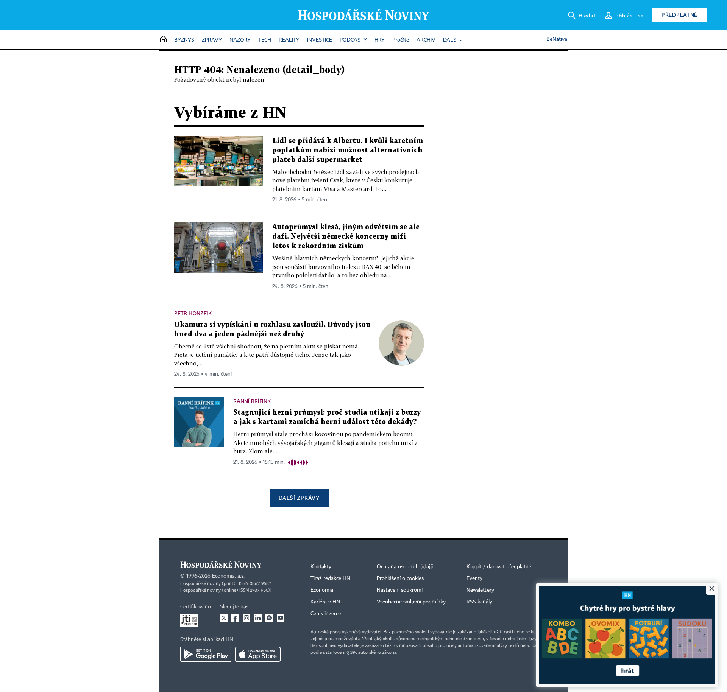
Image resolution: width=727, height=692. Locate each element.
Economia (321, 590)
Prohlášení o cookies (400, 578)
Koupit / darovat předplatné (498, 566)
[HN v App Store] (258, 654)
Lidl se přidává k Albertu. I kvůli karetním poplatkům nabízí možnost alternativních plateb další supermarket (347, 150)
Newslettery (480, 590)
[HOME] (163, 40)
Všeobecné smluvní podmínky (411, 602)
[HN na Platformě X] (224, 618)
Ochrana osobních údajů (405, 566)
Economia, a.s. (228, 576)
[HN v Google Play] (205, 654)
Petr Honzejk (193, 313)
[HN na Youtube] (280, 618)
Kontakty (320, 566)
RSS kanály (479, 602)
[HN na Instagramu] (246, 618)
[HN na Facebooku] (235, 618)
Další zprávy (299, 498)
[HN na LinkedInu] (258, 618)
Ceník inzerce (325, 613)
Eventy (474, 578)
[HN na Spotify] (269, 618)
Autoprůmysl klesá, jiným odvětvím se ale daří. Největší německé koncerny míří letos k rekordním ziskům (346, 236)
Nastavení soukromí (400, 590)
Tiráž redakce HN (330, 578)
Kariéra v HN (325, 602)
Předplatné (679, 14)
